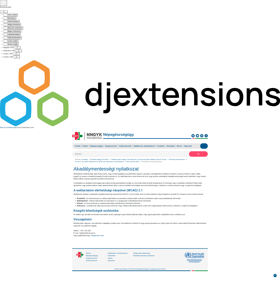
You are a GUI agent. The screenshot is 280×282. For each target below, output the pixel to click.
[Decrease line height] (14, 53)
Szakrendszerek (91, 260)
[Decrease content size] (15, 47)
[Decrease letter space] (15, 57)
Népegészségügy (92, 255)
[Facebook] (193, 135)
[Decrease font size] (17, 50)
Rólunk (88, 253)
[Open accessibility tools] (3, 3)
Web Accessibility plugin (8, 127)
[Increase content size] (19, 47)
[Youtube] (197, 135)
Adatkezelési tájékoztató (141, 253)
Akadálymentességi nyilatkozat (143, 255)
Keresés (198, 154)
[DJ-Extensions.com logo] (140, 93)
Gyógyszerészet (91, 258)
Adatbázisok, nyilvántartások (118, 253)
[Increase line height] (18, 53)
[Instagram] (206, 135)
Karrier (110, 258)
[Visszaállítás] (2, 11)
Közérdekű (111, 255)
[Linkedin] (201, 135)
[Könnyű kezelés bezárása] (6, 11)
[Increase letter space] (18, 57)
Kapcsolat (111, 260)
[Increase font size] (20, 50)
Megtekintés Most (97, 235)
